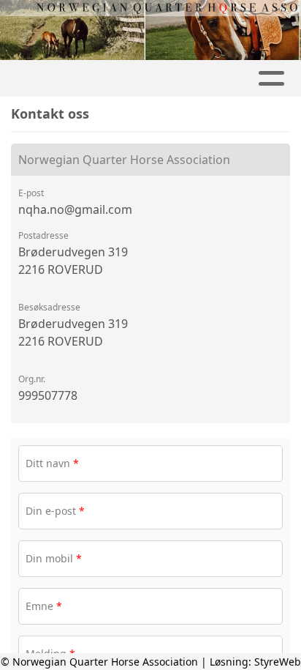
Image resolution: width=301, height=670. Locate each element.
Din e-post (55, 511)
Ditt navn (52, 463)
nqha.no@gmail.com (75, 209)
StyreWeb (277, 662)
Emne (44, 606)
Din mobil (54, 558)
